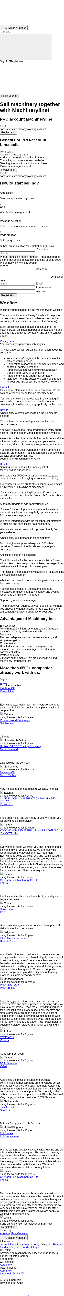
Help (14, 1233)
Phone (4, 265)
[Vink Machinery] (6, 682)
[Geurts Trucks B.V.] (2, 682)
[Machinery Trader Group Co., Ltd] (5, 682)
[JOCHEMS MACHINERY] (4, 682)
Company (41, 269)
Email (39, 283)
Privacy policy (31, 1244)
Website (40, 291)
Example (5, 387)
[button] (32, 78)
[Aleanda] (1, 682)
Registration (8, 132)
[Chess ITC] (0, 682)
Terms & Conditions (11, 1244)
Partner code (43, 287)
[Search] (26, 47)
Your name (42, 249)
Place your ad (8, 341)
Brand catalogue (30, 1247)
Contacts (22, 1233)
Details (4, 410)
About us (5, 1233)
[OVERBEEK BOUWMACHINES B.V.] (3, 682)
